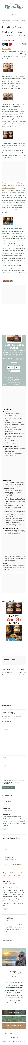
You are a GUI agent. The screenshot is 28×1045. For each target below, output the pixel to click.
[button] (11, 362)
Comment (6, 729)
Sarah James (19, 384)
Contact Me (14, 1037)
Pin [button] (18, 367)
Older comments (7, 801)
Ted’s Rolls (16, 119)
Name (5, 757)
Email (5, 766)
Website (5, 775)
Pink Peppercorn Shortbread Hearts (7, 673)
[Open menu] (15, 15)
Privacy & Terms (10, 1034)
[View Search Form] (12, 15)
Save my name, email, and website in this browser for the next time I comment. (14, 782)
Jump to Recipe (7, 48)
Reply (5, 829)
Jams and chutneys (14, 1025)
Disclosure (20, 1034)
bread (14, 1019)
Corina (5, 881)
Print (11, 367)
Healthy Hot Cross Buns (22, 672)
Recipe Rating (6, 721)
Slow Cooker (14, 1012)
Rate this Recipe (14, 371)
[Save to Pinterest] (10, 44)
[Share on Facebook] (3, 44)
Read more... (19, 1003)
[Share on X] (7, 44)
